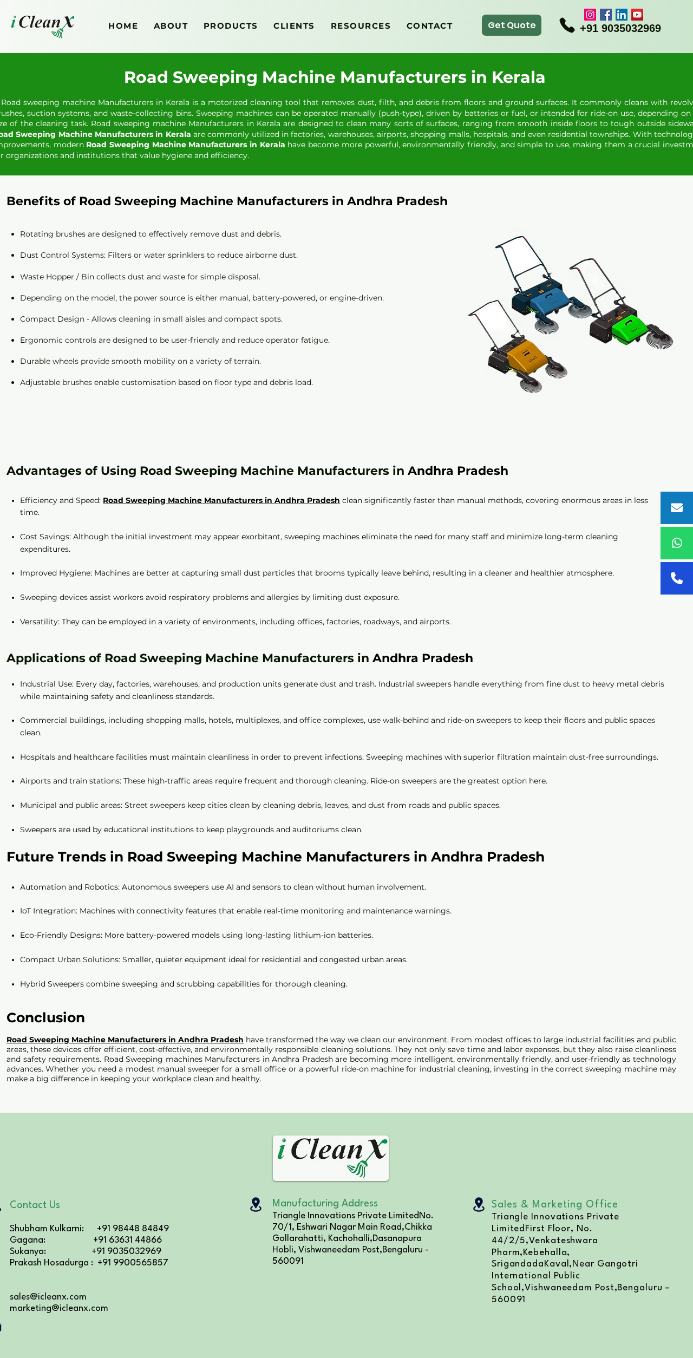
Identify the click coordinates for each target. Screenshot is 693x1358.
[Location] (256, 1204)
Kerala (179, 134)
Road (97, 144)
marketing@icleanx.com (59, 1308)
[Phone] (567, 25)
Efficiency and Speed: (61, 500)
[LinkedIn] (621, 15)
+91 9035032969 (620, 28)
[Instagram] (590, 15)
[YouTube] (637, 15)
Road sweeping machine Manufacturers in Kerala (187, 123)
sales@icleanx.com (48, 1297)
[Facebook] (606, 15)
